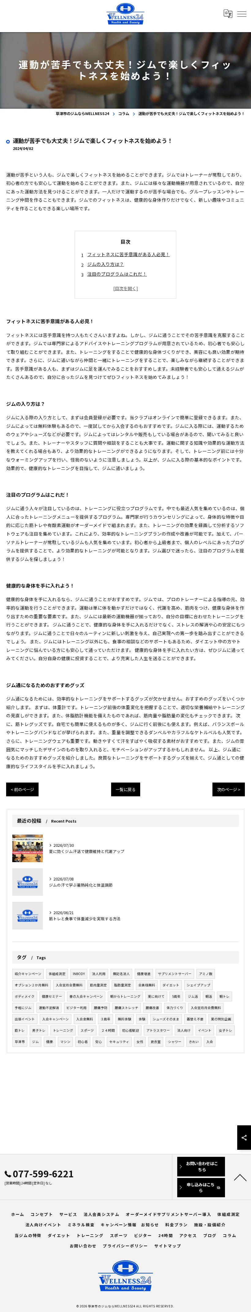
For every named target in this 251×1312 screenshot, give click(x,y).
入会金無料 (84, 1019)
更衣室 (156, 1041)
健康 (49, 1041)
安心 (98, 1041)
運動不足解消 (49, 1007)
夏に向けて (156, 996)
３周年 (105, 1019)
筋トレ (20, 1030)
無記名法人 (121, 973)
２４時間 (108, 1030)
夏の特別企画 (221, 1019)
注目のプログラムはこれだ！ (117, 274)
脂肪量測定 (122, 985)
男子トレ (39, 1030)
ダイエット (171, 985)
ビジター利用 (76, 1007)
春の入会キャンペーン (86, 996)
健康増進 (144, 973)
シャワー (175, 1041)
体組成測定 (57, 973)
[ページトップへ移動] (240, 1177)
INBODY (79, 973)
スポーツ (87, 1030)
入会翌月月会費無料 (206, 1007)
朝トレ (224, 996)
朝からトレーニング (125, 996)
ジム (35, 1041)
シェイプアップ (198, 985)
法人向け (184, 1030)
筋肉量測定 (98, 985)
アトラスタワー (158, 1030)
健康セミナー (52, 996)
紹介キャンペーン (28, 973)
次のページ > (228, 789)
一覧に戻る (126, 789)
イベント (205, 1030)
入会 (209, 1041)
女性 (140, 1041)
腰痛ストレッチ (126, 1007)
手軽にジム (23, 1007)
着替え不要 (195, 1019)
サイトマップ (168, 1246)
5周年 (176, 996)
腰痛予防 (100, 1007)
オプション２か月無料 (31, 985)
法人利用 (99, 973)
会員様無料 (146, 985)
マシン (65, 1041)
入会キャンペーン (55, 1019)
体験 (142, 1019)
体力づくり (175, 1007)
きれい (194, 1041)
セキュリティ (119, 1041)
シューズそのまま (166, 1019)
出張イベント (25, 1019)
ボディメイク (25, 996)
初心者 (83, 1041)
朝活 (208, 996)
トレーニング (63, 1030)
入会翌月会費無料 (69, 985)
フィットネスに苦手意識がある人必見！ (128, 254)
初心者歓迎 (130, 1030)
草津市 (20, 1041)
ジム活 (193, 996)
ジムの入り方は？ (105, 264)
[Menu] (241, 14)
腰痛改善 (152, 1007)
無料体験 (124, 1019)
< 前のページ (22, 789)
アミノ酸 (205, 973)
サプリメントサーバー (175, 973)
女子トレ (225, 1030)
